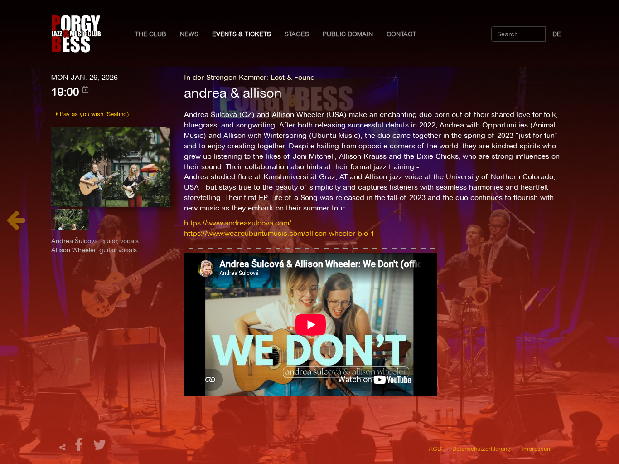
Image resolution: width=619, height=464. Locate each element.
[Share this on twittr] (100, 447)
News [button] (189, 34)
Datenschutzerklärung (481, 448)
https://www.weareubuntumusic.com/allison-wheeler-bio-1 (279, 233)
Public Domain (348, 34)
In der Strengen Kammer (225, 77)
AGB (435, 448)
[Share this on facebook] (80, 447)
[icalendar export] (85, 89)
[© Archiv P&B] (110, 166)
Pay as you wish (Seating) (93, 113)
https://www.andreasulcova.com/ (237, 223)
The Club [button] (150, 34)
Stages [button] (297, 34)
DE (556, 34)
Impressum (537, 448)
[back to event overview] (15, 224)
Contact (401, 34)
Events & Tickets (241, 34)
